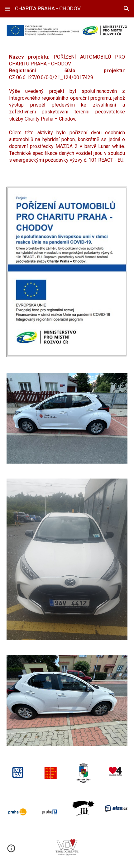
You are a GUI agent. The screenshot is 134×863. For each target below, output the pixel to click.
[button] (7, 8)
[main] (67, 111)
